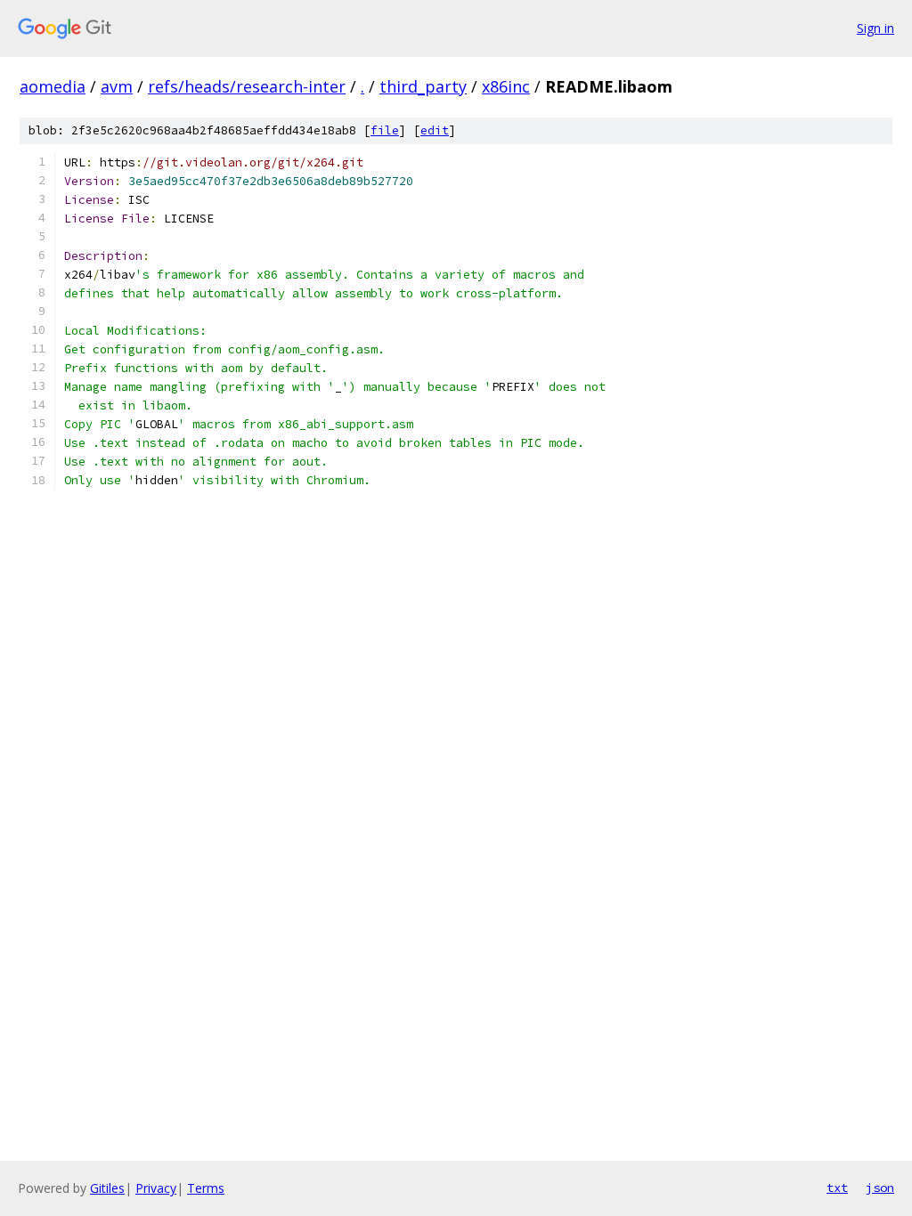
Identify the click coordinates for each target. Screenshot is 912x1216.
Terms (205, 1188)
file (384, 130)
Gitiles (107, 1188)
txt (837, 1188)
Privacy (155, 1188)
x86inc (506, 86)
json (880, 1188)
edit (434, 130)
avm (117, 86)
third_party (423, 86)
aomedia (53, 86)
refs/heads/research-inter (247, 86)
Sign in (875, 28)
